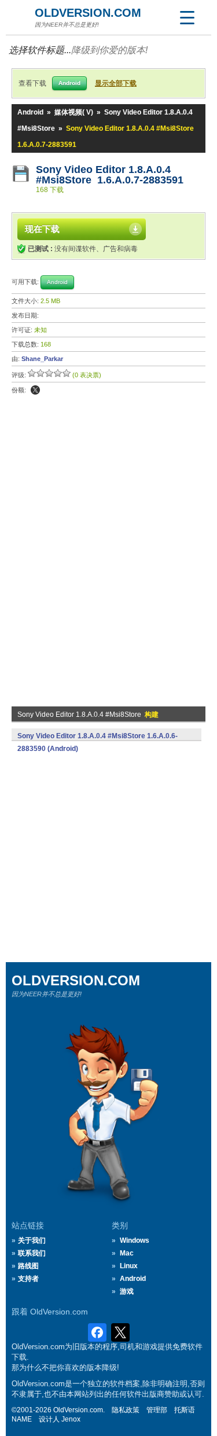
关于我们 (32, 1240)
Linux (129, 1266)
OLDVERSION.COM (88, 12)
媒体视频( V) (73, 112)
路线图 (28, 1266)
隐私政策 (125, 1410)
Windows (134, 1240)
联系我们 (32, 1253)
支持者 (28, 1279)
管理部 (156, 1410)
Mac (127, 1253)
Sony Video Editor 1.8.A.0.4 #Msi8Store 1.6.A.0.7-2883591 (109, 175)
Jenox (70, 1419)
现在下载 (42, 229)
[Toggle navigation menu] (187, 17)
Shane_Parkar (42, 358)
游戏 (127, 1291)
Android (30, 112)
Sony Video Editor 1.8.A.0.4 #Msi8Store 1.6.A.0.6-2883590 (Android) (97, 742)
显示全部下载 (116, 83)
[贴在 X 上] (35, 390)
